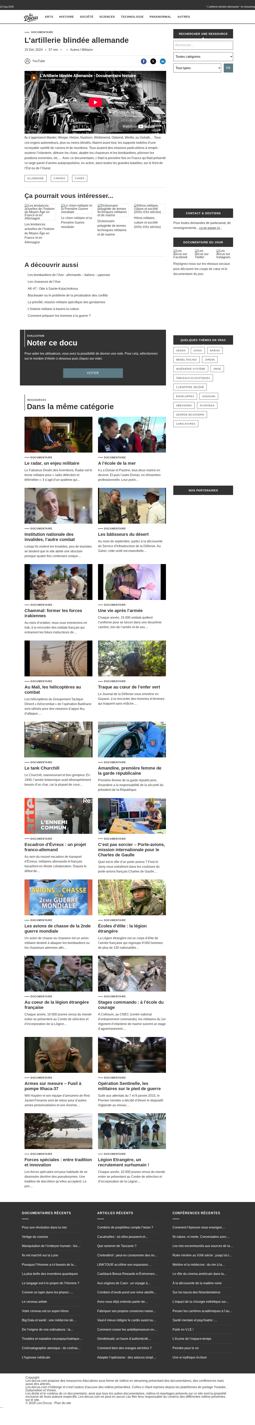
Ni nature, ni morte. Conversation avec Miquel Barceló (200, 1237)
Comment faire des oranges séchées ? (124, 1348)
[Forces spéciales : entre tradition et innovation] (58, 1131)
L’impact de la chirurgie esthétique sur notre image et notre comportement (199, 1302)
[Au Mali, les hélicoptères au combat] (58, 659)
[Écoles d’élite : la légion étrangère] (132, 897)
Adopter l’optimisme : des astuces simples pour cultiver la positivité (126, 1358)
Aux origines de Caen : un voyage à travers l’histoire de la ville (122, 1283)
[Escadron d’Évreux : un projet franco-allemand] (58, 816)
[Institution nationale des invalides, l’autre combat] (58, 506)
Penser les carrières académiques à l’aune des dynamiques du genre (203, 1311)
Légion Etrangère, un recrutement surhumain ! (123, 1162)
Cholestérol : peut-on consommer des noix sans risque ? (127, 1256)
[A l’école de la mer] (132, 435)
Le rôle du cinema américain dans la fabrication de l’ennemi (198, 1274)
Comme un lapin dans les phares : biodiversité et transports (46, 1293)
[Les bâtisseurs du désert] (132, 506)
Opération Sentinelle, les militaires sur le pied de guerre (129, 1086)
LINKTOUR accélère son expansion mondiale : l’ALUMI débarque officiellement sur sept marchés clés (122, 1265)
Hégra (181, 350)
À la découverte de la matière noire (197, 1283)
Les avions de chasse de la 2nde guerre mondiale (58, 928)
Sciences (107, 16)
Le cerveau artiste (34, 1301)
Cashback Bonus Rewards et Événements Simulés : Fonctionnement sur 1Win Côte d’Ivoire (127, 1274)
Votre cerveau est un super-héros (45, 1311)
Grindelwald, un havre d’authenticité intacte (122, 1339)
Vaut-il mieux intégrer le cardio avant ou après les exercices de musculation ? (125, 1320)
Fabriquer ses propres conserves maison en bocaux (126, 1311)
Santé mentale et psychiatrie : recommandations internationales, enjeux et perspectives (202, 1320)
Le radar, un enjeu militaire (52, 463)
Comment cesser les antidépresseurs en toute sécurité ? (125, 1330)
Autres (184, 16)
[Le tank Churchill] (58, 740)
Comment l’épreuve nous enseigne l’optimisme (197, 1228)
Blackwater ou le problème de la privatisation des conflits (68, 295)
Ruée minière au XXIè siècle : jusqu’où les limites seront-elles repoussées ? (202, 1256)
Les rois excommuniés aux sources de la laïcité (201, 1246)
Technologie (132, 16)
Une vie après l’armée (120, 610)
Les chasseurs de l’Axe (44, 281)
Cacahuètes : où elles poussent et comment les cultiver (121, 1237)
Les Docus (44, 1403)
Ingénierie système (190, 369)
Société (86, 16)
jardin (210, 359)
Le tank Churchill (42, 768)
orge (217, 369)
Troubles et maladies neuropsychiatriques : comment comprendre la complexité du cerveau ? (52, 1339)
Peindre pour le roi (186, 1348)
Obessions (184, 405)
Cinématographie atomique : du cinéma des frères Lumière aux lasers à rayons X (50, 1348)
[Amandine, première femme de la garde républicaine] (132, 740)
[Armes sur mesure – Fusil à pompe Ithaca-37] (58, 1055)
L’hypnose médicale (36, 1357)
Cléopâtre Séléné (190, 387)
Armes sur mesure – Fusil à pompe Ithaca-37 (53, 1086)
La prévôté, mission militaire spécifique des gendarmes (66, 302)
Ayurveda (207, 405)
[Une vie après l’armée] (132, 582)
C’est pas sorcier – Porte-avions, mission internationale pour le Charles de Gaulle (131, 849)
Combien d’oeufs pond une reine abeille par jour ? (125, 1293)
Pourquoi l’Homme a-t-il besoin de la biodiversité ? (48, 1265)
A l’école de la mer (117, 463)
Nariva (215, 350)
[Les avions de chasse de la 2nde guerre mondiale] (58, 897)
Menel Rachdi (186, 359)
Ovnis (198, 350)
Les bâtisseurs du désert (123, 534)
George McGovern (190, 414)
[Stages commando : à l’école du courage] (132, 974)
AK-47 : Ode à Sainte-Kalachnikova (53, 288)
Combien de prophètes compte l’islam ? (125, 1227)
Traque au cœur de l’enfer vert (129, 687)
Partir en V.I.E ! (183, 1329)
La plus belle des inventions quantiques (50, 1273)
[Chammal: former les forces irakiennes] (58, 582)
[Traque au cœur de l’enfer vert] (132, 659)
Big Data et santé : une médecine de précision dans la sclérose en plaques (48, 1320)
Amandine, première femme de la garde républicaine (129, 771)
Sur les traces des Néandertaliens (196, 1292)
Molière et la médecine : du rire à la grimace (197, 1265)
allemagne (35, 178)
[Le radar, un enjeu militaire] (58, 435)
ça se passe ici (209, 228)
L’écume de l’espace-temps (192, 1338)
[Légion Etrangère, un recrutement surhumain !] (132, 1131)
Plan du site (62, 1403)
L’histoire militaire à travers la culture (53, 309)
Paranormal (161, 16)
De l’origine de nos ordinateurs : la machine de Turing (46, 1330)
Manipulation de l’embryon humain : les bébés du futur (49, 1246)
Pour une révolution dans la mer (44, 1227)
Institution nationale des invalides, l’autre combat (50, 537)
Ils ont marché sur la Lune (40, 1255)
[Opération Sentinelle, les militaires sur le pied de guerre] (132, 1055)
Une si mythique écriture (190, 1357)
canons (59, 178)
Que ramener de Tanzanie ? (116, 1246)
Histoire (66, 16)
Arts (49, 16)
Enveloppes (185, 396)
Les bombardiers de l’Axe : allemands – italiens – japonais (69, 275)
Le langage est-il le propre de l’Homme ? (50, 1283)
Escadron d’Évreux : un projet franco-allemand (55, 847)
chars (79, 178)
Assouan (208, 396)
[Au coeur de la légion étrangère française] (58, 974)
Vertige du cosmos (35, 1236)
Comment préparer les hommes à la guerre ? (59, 315)
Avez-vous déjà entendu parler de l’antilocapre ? (121, 1302)
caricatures (185, 424)
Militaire (87, 49)
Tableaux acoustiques (193, 378)
